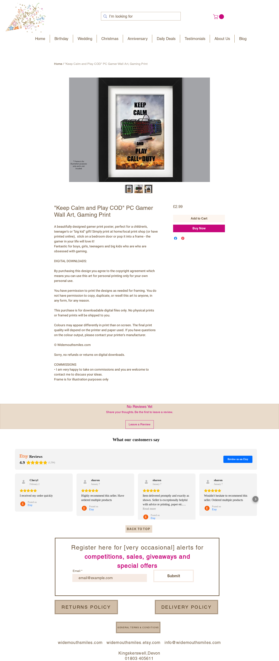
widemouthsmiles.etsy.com (133, 642)
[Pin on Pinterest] (182, 238)
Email (76, 570)
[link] (219, 16)
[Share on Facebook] (175, 238)
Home (58, 64)
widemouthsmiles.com (82, 642)
